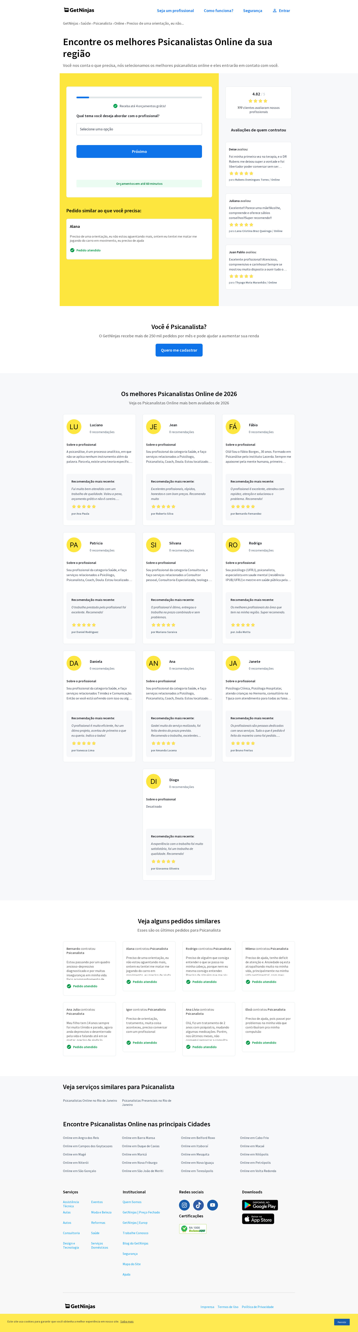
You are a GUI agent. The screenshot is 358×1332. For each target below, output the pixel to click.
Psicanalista (102, 23)
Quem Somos (132, 1202)
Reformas (98, 1222)
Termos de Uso (228, 1307)
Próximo (139, 151)
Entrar (284, 10)
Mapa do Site (132, 1264)
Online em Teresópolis (197, 1171)
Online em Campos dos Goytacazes (87, 1146)
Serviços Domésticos (99, 1245)
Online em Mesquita (195, 1154)
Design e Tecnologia (71, 1245)
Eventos (97, 1202)
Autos (67, 1222)
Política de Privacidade (258, 1307)
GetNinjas (70, 23)
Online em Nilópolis (254, 1154)
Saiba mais (127, 1321)
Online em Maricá (134, 1154)
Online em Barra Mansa (138, 1138)
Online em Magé (74, 1154)
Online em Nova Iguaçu (197, 1162)
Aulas (67, 1212)
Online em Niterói (75, 1162)
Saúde (86, 23)
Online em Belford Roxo (198, 1138)
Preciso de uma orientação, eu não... (155, 23)
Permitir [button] (342, 1322)
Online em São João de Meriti (142, 1171)
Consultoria (71, 1233)
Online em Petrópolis (255, 1162)
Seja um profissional (175, 10)
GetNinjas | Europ (135, 1222)
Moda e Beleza (101, 1212)
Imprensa (207, 1307)
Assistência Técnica (71, 1204)
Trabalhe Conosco (135, 1233)
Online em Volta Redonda (258, 1171)
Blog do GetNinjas (135, 1243)
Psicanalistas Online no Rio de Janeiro (90, 1100)
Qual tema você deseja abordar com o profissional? (118, 115)
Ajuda (126, 1274)
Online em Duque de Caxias (141, 1146)
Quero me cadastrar (179, 350)
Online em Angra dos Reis (81, 1138)
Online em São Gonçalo (79, 1171)
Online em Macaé (252, 1146)
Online (119, 23)
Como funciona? (218, 10)
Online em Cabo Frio (254, 1138)
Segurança (252, 10)
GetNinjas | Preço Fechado (141, 1212)
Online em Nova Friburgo (139, 1162)
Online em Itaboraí (194, 1146)
